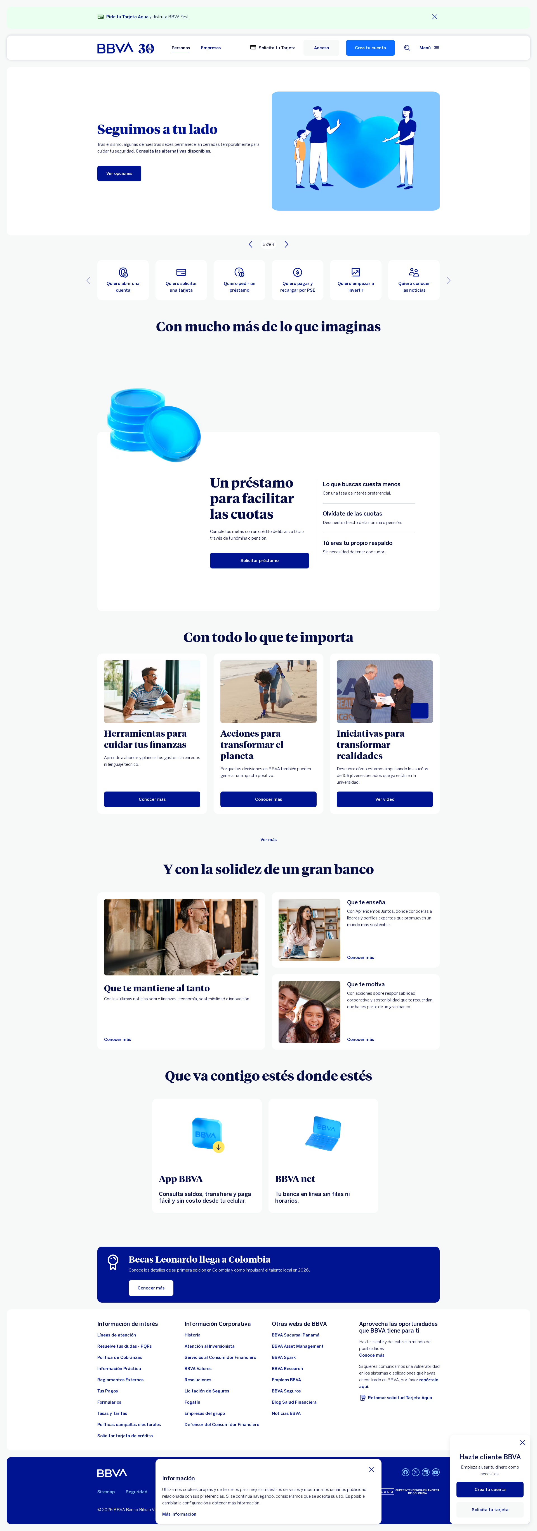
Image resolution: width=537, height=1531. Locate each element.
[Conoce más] (207, 1133)
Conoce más (371, 1355)
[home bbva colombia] (125, 47)
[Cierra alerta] (435, 17)
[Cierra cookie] (371, 1469)
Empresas (211, 47)
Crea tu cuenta (370, 47)
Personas (181, 47)
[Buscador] (407, 47)
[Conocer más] (181, 937)
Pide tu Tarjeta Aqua (127, 16)
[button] (321, 48)
